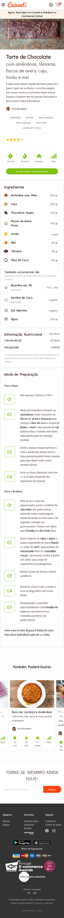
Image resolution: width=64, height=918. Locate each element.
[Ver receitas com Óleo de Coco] (6, 259)
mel (32, 427)
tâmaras (46, 418)
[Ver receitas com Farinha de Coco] (6, 299)
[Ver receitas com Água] (6, 318)
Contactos (50, 821)
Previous (3, 716)
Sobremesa (15, 117)
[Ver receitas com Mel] (6, 242)
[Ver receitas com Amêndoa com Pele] (6, 195)
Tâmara (16, 251)
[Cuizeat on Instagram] (54, 831)
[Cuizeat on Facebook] (47, 831)
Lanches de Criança (31, 127)
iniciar (52, 789)
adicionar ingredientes (32, 171)
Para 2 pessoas (46, 117)
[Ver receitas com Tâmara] (6, 251)
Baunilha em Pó (21, 285)
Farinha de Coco (22, 297)
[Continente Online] (32, 832)
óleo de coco (38, 423)
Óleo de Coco (20, 260)
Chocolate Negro (22, 212)
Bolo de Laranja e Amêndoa (32, 712)
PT (29, 893)
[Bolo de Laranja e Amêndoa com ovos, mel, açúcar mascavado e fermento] (32, 694)
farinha (30, 530)
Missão (6, 821)
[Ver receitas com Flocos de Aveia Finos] (6, 223)
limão (23, 427)
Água (14, 319)
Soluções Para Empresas (31, 823)
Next (61, 716)
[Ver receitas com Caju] (6, 203)
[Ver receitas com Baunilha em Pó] (6, 287)
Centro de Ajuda (53, 824)
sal (57, 427)
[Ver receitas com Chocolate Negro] (6, 212)
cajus (43, 538)
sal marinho (27, 551)
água (52, 538)
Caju (14, 204)
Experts (27, 828)
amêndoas (26, 414)
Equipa (6, 824)
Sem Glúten (41, 122)
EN (34, 893)
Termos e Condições (43, 903)
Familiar (30, 117)
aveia (35, 418)
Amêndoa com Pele (24, 195)
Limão (15, 234)
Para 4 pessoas (23, 122)
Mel (13, 242)
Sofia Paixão (21, 109)
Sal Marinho (19, 310)
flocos (24, 418)
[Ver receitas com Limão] (6, 233)
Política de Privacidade (21, 903)
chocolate (26, 509)
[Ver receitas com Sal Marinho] (6, 310)
